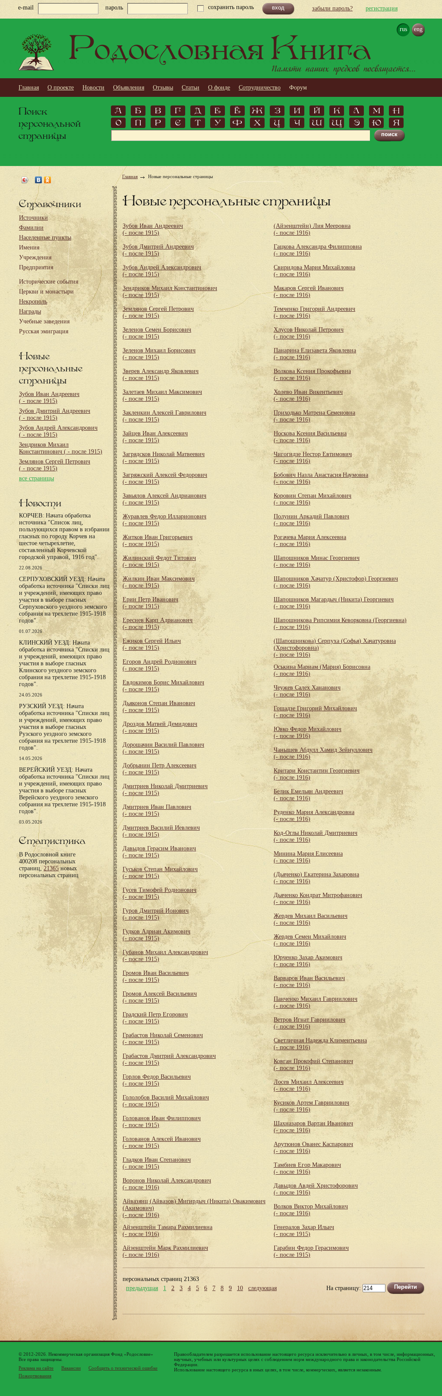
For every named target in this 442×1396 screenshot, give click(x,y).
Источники (33, 217)
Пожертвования (35, 1375)
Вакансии (71, 1367)
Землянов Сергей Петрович (54, 465)
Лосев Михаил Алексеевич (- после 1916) (309, 1085)
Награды (30, 311)
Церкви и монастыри (46, 291)
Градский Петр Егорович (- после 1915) (155, 1018)
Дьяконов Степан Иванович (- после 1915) (159, 706)
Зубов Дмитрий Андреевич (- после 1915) (158, 250)
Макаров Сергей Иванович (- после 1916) (309, 291)
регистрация (382, 8)
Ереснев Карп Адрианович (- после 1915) (158, 623)
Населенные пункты (45, 237)
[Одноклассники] (47, 179)
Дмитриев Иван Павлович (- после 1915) (157, 810)
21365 (51, 868)
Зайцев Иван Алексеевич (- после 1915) (155, 437)
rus (403, 29)
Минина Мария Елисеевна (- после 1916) (308, 857)
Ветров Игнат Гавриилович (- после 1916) (309, 1023)
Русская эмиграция (43, 331)
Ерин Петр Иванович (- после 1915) (150, 603)
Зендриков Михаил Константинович (60, 448)
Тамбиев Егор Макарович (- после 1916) (307, 1168)
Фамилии (31, 227)
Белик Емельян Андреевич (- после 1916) (308, 795)
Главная (29, 87)
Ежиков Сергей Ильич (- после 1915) (152, 644)
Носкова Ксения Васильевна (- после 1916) (310, 437)
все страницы (36, 478)
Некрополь (33, 301)
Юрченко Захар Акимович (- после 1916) (308, 961)
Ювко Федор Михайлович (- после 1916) (307, 732)
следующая (262, 1288)
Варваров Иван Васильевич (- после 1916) (309, 981)
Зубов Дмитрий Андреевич (54, 414)
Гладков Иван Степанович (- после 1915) (157, 1163)
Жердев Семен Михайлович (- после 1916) (310, 940)
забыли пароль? (332, 8)
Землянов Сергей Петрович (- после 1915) (158, 312)
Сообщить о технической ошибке (123, 1367)
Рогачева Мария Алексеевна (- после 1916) (310, 540)
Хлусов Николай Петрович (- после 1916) (309, 333)
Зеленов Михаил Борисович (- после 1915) (159, 354)
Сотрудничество (260, 87)
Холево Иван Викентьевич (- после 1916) (308, 395)
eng (418, 29)
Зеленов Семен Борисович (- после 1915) (157, 333)
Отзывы (163, 87)
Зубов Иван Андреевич (49, 397)
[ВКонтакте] (38, 179)
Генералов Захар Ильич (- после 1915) (304, 1230)
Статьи (190, 87)
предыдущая (142, 1288)
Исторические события (48, 281)
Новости (93, 87)
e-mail (26, 7)
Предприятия (36, 267)
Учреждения (35, 257)
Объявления (128, 87)
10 (240, 1288)
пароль (114, 7)
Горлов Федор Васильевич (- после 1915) (157, 1080)
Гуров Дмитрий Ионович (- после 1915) (156, 914)
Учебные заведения (44, 321)
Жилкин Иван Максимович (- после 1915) (159, 582)
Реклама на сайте (36, 1367)
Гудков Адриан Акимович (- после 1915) (156, 935)
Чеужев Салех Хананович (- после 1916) (307, 691)
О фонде (219, 87)
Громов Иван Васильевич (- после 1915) (156, 976)
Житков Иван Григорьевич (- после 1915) (158, 540)
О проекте (60, 87)
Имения (29, 247)
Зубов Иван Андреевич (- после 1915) (153, 229)
